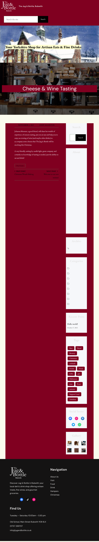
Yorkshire (72, 399)
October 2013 (77, 248)
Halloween (73, 379)
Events (71, 368)
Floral (81, 368)
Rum (79, 384)
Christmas (75, 268)
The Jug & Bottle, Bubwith (31, 6)
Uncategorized (77, 303)
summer (72, 389)
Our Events (20, 166)
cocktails (72, 363)
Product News (77, 298)
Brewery (72, 353)
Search (43, 19)
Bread (79, 348)
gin (79, 373)
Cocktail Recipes (78, 273)
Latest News (76, 278)
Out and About (77, 293)
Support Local (74, 394)
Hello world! (72, 324)
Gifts (71, 373)
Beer (71, 348)
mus (70, 384)
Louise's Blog (76, 283)
